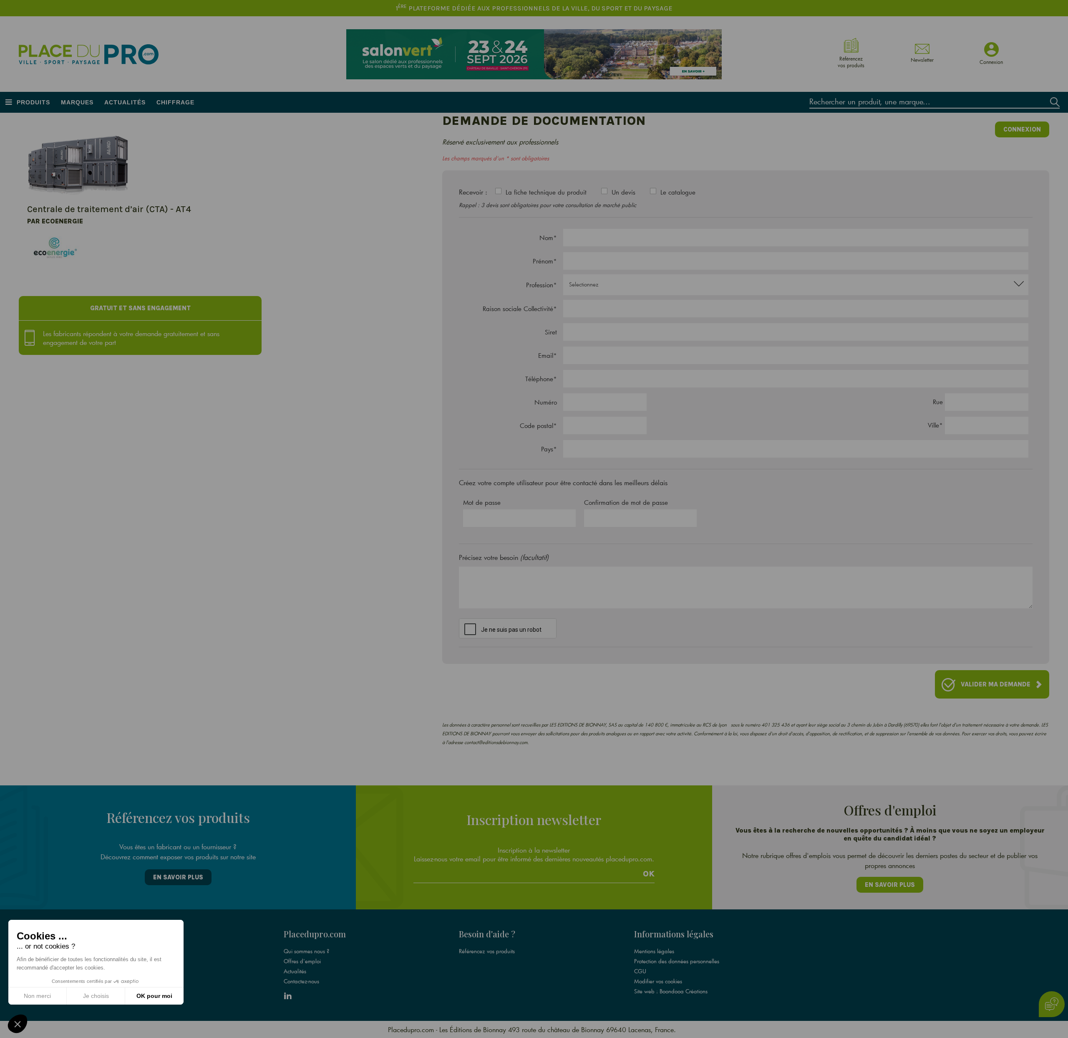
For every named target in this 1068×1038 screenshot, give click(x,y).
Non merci (37, 995)
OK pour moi (154, 995)
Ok (649, 874)
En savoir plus (178, 877)
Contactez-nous (301, 981)
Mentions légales (654, 951)
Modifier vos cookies (658, 981)
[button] (18, 1024)
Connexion (1022, 129)
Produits (33, 102)
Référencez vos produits (487, 951)
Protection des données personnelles (676, 961)
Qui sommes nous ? (306, 951)
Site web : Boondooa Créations (671, 991)
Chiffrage (175, 102)
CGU (640, 971)
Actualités (125, 102)
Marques (77, 102)
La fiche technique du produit (546, 192)
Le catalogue (677, 192)
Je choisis (96, 995)
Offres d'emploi (302, 961)
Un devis (623, 192)
